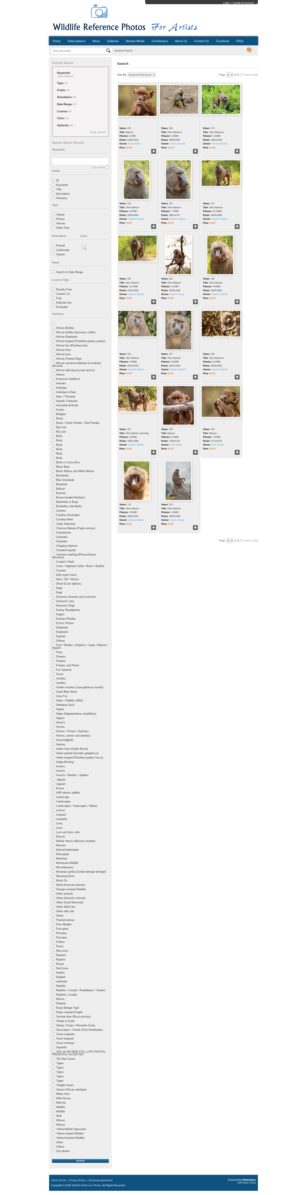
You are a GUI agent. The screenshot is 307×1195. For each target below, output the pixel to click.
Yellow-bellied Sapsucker (71, 1129)
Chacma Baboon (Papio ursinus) (75, 528)
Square (60, 254)
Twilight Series (65, 1085)
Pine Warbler (64, 924)
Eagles (60, 614)
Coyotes (61, 570)
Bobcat (60, 488)
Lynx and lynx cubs (68, 832)
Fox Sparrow (63, 669)
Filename (61, 198)
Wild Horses (63, 1098)
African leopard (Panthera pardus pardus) (80, 341)
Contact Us (201, 41)
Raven (60, 963)
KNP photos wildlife (68, 792)
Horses (60, 726)
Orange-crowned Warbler (71, 889)
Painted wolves (65, 920)
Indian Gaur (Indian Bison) (72, 748)
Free (59, 298)
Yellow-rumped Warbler (70, 1133)
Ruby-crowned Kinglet (69, 1012)
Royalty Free (64, 289)
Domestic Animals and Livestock (76, 596)
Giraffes (61, 678)
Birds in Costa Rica (68, 462)
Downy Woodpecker (68, 610)
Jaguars (61, 779)
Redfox (60, 972)
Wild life (61, 1102)
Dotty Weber (134, 143)
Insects (60, 766)
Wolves (60, 1120)
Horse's (60, 722)
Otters (60, 915)
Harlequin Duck (65, 704)
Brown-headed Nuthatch (70, 497)
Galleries (113, 41)
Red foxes (62, 968)
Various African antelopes (71, 1089)
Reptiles (61, 985)
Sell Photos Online (246, 1182)
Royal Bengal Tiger (67, 1007)
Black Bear (63, 466)
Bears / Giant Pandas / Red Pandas (78, 422)
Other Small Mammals (69, 902)
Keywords (62, 184)
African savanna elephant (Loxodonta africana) (76, 364)
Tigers (60, 1063)
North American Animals (70, 884)
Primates (61, 933)
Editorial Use (64, 302)
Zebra (59, 1142)
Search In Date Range (69, 272)
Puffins (60, 941)
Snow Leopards (65, 1034)
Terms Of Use (58, 1180)
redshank (61, 981)
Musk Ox (61, 880)
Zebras (60, 1146)
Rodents (61, 1003)
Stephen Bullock (136, 219)
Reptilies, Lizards (66, 994)
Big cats (61, 431)
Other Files (63, 227)
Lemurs (60, 810)
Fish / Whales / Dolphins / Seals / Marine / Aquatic (80, 646)
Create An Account (243, 2)
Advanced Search (123, 50)
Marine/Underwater (67, 849)
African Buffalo (65, 327)
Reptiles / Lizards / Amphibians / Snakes (80, 990)
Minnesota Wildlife (67, 862)
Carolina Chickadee (68, 515)
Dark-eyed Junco (66, 574)
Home (57, 41)
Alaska (60, 374)
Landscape (62, 250)
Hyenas (60, 744)
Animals (61, 383)
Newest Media (135, 41)
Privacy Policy (77, 1180)
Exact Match (98, 167)
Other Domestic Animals (71, 898)
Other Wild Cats (65, 906)
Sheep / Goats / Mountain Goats (75, 1025)
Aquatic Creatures (67, 400)
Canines (61, 510)
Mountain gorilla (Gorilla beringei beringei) (81, 871)
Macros (60, 836)
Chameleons (63, 532)
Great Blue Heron (66, 691)
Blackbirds (62, 475)
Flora (59, 652)
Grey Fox (61, 696)
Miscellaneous (65, 867)
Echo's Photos (65, 623)
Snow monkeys (65, 1042)
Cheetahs (62, 537)
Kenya (60, 788)
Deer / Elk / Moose (67, 579)
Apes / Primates (66, 396)
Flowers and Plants (67, 665)
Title (58, 189)
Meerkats (61, 858)
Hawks (60, 709)
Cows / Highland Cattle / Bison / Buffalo (80, 566)
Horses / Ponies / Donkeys (72, 731)
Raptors (61, 959)
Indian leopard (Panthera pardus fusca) (79, 757)
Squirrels (61, 1047)
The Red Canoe (65, 1058)
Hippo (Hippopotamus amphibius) (76, 713)
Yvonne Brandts (178, 143)
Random (61, 955)
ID (57, 180)
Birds (59, 436)
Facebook (222, 41)
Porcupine (62, 928)
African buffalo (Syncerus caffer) (75, 332)
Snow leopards (65, 1038)
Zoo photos (63, 1151)
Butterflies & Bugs (67, 501)
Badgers (61, 414)
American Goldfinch (68, 378)
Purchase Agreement (100, 1180)
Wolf (59, 1115)
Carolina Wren (64, 519)
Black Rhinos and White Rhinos (75, 471)
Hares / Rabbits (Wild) (69, 700)
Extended (62, 307)
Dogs (59, 588)
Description (63, 193)
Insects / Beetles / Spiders (72, 775)
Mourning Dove (65, 876)
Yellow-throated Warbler (70, 1137)
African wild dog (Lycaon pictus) (75, 370)
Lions (59, 823)
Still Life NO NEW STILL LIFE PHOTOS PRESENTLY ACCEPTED (78, 1053)
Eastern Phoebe (66, 618)
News (96, 41)
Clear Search (98, 132)
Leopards (61, 819)
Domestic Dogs (65, 605)
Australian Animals (67, 405)
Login (226, 2)
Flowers (61, 656)
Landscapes (63, 801)
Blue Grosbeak (65, 479)
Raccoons (62, 950)
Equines (61, 636)
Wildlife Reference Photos (86, 1185)
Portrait (60, 245)
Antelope (61, 387)
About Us (181, 41)
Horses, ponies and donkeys (73, 735)
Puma (59, 946)
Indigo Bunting (65, 761)
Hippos (60, 718)
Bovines (61, 493)
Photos (60, 219)
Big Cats (61, 427)
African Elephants (66, 336)
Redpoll (60, 977)
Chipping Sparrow (66, 545)
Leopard (61, 814)
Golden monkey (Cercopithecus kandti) (79, 687)
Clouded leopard (66, 550)
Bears (59, 418)
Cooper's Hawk (65, 561)
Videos (60, 214)
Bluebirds (61, 484)
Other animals (64, 893)
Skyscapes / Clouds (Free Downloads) (79, 1029)
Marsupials (62, 854)
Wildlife (60, 1107)
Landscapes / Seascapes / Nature (76, 805)
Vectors (60, 223)
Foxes (60, 674)
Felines (60, 640)
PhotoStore (249, 1179)
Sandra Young (177, 294)
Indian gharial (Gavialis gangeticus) (77, 753)
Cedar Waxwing (65, 523)
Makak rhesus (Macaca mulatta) (75, 841)
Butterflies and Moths (69, 506)
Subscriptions (76, 41)
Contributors (160, 41)
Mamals (61, 845)
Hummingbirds (65, 740)
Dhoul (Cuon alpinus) (68, 583)
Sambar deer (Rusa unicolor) (73, 1016)
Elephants (62, 627)
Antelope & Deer (66, 392)
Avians (60, 409)
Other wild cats (65, 911)
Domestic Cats (65, 601)
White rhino (63, 1093)
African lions (63, 349)
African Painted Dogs (69, 358)
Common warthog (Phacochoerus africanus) (74, 556)
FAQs (240, 41)
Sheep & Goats (65, 1021)
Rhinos (60, 999)
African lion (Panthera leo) (71, 345)
